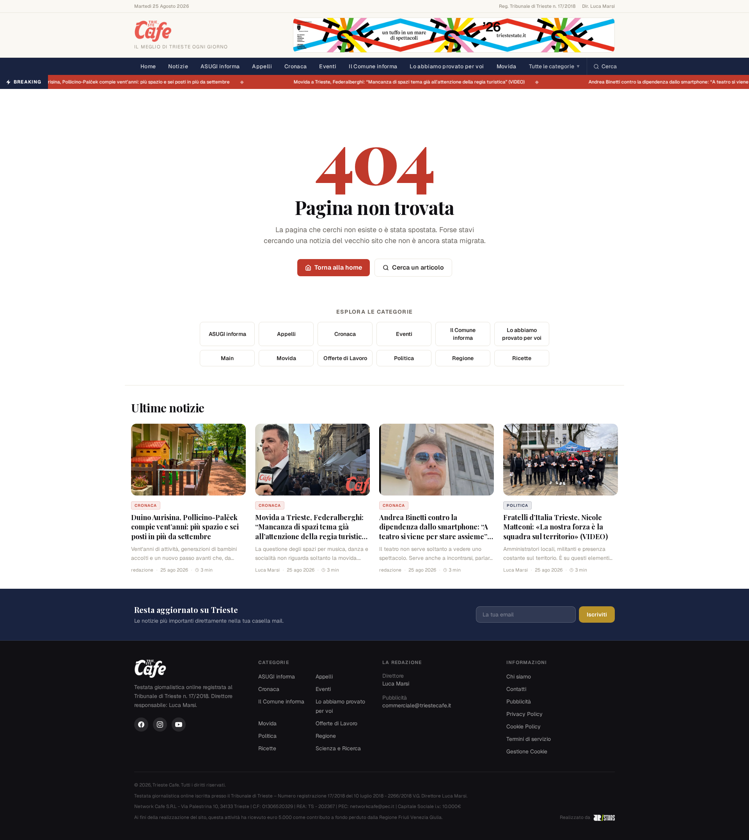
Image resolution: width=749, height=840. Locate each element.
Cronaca (295, 66)
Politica (404, 358)
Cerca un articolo (418, 267)
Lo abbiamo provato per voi (447, 66)
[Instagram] (160, 724)
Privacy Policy (524, 713)
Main (227, 358)
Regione (463, 358)
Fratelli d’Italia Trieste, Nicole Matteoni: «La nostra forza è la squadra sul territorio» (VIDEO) (555, 527)
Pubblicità (518, 701)
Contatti (516, 689)
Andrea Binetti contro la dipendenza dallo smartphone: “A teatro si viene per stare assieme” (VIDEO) (433, 532)
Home (148, 66)
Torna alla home (338, 267)
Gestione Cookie (526, 751)
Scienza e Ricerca (338, 748)
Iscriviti (597, 614)
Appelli (262, 66)
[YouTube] (179, 724)
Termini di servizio (528, 738)
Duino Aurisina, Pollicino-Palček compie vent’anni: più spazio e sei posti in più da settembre (133, 82)
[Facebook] (141, 724)
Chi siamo (518, 676)
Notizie (178, 66)
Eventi (327, 66)
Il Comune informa (373, 66)
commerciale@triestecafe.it (416, 705)
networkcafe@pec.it (372, 806)
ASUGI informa (220, 66)
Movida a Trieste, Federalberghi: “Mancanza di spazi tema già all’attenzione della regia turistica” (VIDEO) (413, 82)
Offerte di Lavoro (345, 358)
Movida (506, 66)
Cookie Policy (523, 726)
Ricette (521, 358)
